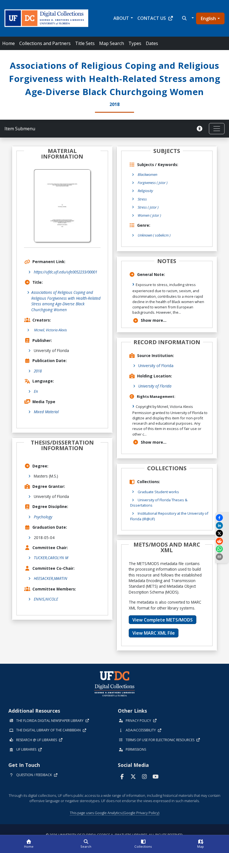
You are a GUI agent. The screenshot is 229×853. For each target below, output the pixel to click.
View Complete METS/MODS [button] (162, 620)
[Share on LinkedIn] (222, 525)
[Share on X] (222, 533)
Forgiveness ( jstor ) (153, 182)
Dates (152, 43)
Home (8, 43)
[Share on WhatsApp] (222, 548)
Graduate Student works (158, 491)
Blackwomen (147, 174)
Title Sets (85, 43)
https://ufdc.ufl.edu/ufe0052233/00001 (65, 272)
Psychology (43, 516)
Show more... (153, 320)
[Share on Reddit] (222, 541)
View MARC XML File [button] (153, 633)
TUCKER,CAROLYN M (51, 557)
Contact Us (151, 18)
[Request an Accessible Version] (200, 128)
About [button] (121, 18)
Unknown (154, 235)
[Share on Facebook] (222, 517)
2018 (38, 371)
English (208, 18)
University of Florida (155, 365)
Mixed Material (46, 411)
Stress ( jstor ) (148, 207)
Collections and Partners (45, 43)
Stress (142, 199)
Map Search (111, 43)
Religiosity (145, 190)
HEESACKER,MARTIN (50, 578)
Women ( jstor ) (149, 215)
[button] (187, 18)
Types (134, 43)
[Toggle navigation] (217, 128)
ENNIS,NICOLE (46, 599)
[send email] (222, 556)
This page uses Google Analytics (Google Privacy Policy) (114, 812)
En (36, 391)
